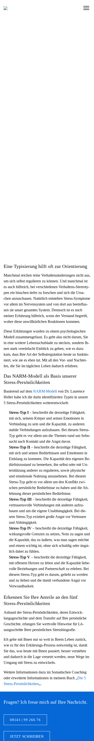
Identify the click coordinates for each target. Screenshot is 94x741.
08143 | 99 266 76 (25, 720)
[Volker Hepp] (5, 8)
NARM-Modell (45, 391)
